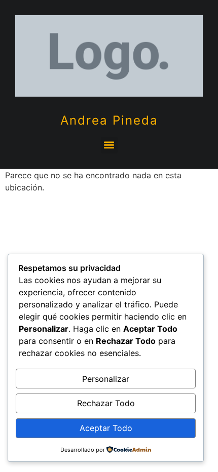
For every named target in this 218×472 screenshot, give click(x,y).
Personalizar (105, 379)
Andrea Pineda (109, 120)
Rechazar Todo (106, 403)
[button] (109, 145)
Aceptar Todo (106, 428)
